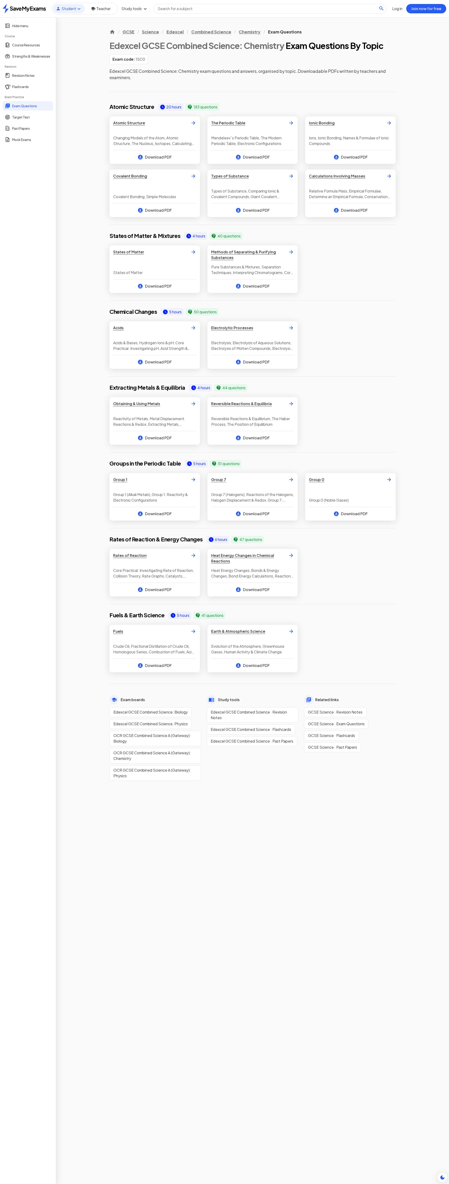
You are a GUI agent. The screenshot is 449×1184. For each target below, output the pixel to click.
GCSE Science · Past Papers (332, 747)
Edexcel (175, 31)
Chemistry (250, 31)
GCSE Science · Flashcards (331, 735)
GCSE (128, 31)
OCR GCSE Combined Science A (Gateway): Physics (152, 773)
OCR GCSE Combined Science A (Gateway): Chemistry (152, 755)
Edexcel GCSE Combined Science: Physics (150, 723)
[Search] (381, 8)
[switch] (442, 1177)
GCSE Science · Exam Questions (336, 723)
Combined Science (211, 31)
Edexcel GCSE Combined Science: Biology (150, 712)
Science (150, 31)
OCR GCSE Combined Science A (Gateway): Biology (152, 738)
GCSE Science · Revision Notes (335, 712)
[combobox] (270, 9)
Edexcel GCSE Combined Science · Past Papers (252, 741)
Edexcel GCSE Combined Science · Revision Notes (249, 715)
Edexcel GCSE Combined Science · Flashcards (251, 729)
